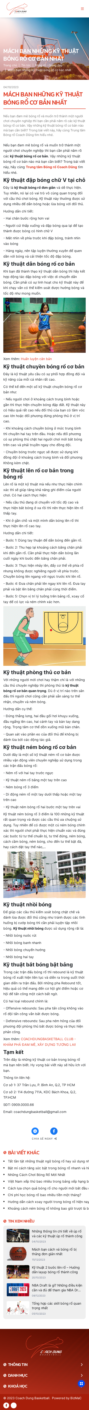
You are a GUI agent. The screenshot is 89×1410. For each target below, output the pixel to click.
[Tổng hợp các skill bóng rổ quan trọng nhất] (44, 1308)
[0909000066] (14, 1405)
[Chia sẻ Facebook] (54, 1131)
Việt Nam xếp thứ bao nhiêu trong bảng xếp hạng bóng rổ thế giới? (47, 1181)
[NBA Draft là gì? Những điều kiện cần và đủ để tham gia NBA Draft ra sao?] (44, 1290)
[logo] (17, 8)
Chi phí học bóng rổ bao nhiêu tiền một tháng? (44, 1195)
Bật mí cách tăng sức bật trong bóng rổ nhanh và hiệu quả (47, 1168)
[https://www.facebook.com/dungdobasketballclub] (6, 1405)
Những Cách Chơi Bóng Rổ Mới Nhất (36, 1175)
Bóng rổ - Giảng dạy (49, 65)
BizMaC (76, 1398)
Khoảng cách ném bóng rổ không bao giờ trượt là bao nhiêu (47, 1208)
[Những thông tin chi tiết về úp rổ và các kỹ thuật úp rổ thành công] (44, 1236)
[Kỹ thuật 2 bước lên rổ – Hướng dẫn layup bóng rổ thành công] (44, 1272)
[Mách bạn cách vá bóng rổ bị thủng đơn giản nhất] (44, 1254)
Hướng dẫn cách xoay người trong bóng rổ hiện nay (47, 1202)
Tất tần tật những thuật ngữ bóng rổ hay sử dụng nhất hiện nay (47, 1161)
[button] (82, 8)
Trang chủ (10, 65)
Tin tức (26, 65)
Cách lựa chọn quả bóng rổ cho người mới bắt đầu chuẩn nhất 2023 (47, 1188)
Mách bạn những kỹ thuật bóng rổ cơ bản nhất (39, 70)
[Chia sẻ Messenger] (35, 1131)
